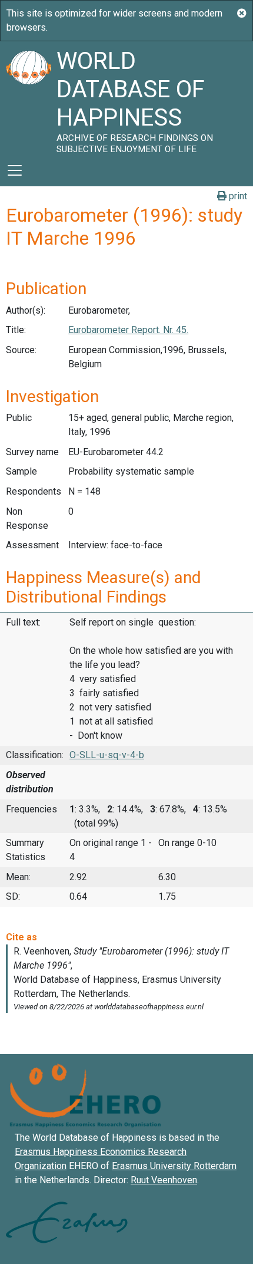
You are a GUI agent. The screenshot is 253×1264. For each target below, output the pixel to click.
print (237, 196)
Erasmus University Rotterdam (174, 1165)
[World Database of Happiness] (28, 97)
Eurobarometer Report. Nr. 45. (128, 329)
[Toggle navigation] (15, 170)
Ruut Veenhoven (164, 1180)
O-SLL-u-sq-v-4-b (106, 755)
